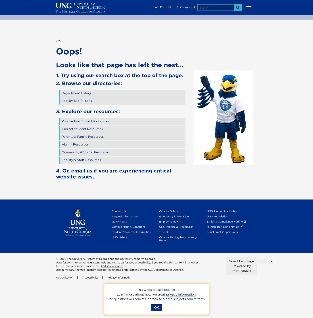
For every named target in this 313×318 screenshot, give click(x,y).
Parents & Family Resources (83, 136)
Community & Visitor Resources (86, 152)
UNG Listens (120, 237)
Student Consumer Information (131, 232)
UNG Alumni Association (222, 211)
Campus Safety (168, 211)
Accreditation (64, 277)
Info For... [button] (161, 7)
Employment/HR (169, 221)
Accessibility (90, 277)
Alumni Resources (75, 144)
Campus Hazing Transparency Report (178, 239)
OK (156, 307)
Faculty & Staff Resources (81, 160)
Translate (245, 271)
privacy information (181, 294)
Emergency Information (174, 216)
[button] (249, 7)
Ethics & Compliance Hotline (225, 221)
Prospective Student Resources (85, 121)
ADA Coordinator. (112, 266)
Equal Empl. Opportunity (222, 232)
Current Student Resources (82, 129)
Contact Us (119, 211)
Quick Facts (119, 221)
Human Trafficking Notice (223, 227)
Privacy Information (119, 277)
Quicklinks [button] (183, 7)
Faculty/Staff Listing (77, 101)
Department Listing (76, 93)
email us (81, 170)
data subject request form (185, 299)
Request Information (125, 216)
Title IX (163, 232)
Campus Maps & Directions (128, 227)
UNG (58, 40)
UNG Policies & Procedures (176, 227)
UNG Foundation (217, 216)
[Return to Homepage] (77, 222)
